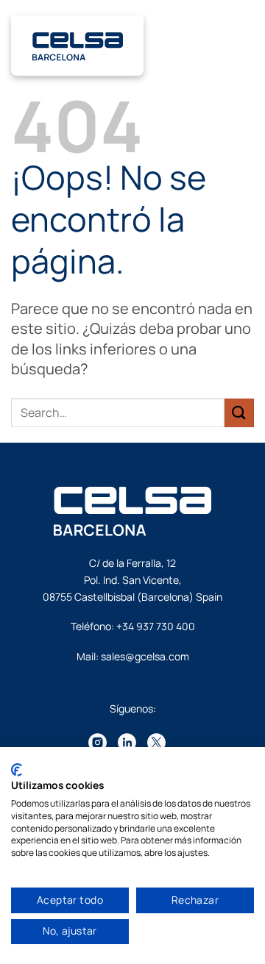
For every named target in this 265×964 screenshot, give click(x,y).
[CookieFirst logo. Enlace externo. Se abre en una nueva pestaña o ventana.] (16, 769)
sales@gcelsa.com (145, 656)
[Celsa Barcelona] (78, 45)
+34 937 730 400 (155, 626)
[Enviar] (239, 413)
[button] (246, 48)
